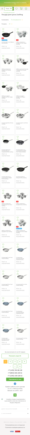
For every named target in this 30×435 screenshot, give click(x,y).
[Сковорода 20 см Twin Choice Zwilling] (22, 330)
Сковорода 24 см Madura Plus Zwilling (8, 43)
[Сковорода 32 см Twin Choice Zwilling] (22, 277)
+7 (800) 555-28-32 (15, 373)
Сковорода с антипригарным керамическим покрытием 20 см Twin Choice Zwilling (7, 339)
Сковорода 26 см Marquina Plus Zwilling (21, 177)
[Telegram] (15, 384)
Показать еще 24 (15, 356)
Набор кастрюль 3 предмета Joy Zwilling (7, 231)
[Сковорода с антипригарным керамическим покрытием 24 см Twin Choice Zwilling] (22, 250)
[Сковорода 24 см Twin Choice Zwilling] (8, 250)
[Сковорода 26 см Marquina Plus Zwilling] (22, 169)
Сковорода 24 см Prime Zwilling (22, 123)
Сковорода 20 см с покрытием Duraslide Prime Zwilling (7, 177)
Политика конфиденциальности (15, 427)
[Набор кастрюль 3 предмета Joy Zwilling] (8, 223)
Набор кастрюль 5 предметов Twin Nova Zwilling (7, 204)
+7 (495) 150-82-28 (15, 370)
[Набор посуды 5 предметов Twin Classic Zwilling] (8, 88)
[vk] (15, 395)
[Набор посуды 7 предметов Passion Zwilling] (22, 88)
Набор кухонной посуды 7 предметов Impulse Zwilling (22, 70)
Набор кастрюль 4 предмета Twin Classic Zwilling (21, 43)
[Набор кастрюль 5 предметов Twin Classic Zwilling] (22, 223)
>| (19, 366)
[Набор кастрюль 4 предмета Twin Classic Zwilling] (22, 34)
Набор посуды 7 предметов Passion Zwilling (20, 97)
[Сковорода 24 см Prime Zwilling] (22, 115)
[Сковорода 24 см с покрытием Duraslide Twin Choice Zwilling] (22, 142)
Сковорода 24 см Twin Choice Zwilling (7, 258)
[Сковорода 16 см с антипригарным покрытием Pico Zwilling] (8, 142)
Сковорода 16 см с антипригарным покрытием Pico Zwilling (7, 150)
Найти (13, 9)
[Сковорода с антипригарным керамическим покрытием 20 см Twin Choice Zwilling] (8, 330)
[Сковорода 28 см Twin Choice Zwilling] (8, 277)
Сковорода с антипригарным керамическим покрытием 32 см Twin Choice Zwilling (21, 312)
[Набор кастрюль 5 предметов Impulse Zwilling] (8, 61)
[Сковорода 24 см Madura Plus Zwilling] (8, 34)
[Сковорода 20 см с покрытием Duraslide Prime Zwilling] (8, 169)
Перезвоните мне (15, 379)
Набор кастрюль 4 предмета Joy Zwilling (21, 204)
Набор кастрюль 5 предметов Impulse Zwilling (6, 70)
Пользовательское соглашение (15, 425)
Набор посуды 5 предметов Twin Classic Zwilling (7, 97)
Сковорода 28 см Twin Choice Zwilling (7, 285)
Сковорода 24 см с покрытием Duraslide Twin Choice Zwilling (21, 150)
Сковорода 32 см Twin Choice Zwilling (21, 285)
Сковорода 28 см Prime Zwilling (7, 123)
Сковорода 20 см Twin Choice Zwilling (21, 339)
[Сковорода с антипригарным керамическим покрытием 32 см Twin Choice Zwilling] (22, 303)
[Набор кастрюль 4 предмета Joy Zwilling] (22, 196)
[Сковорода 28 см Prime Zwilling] (8, 115)
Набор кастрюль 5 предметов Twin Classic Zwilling (21, 231)
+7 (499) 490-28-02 (15, 376)
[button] (17, 19)
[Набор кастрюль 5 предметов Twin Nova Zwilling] (8, 196)
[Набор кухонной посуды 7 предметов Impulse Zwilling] (22, 61)
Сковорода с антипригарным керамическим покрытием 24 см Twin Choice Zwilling (21, 258)
